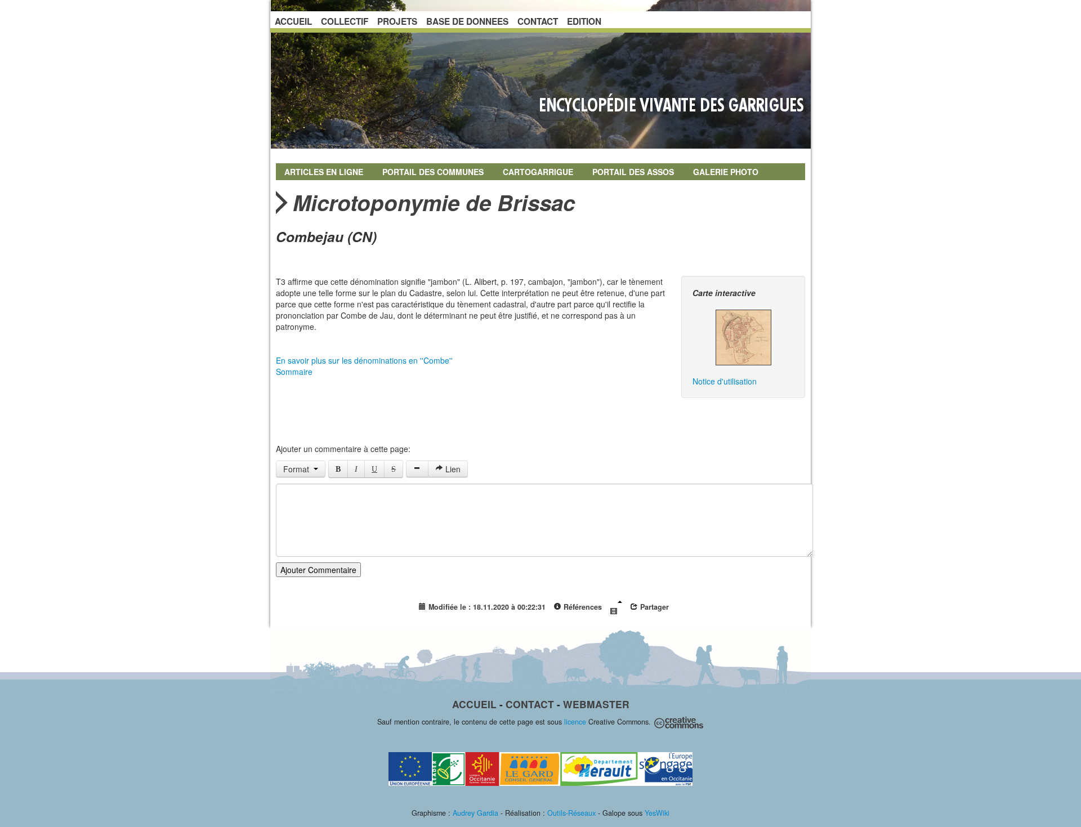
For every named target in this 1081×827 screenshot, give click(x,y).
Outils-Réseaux (571, 813)
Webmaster (596, 704)
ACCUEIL (293, 21)
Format (298, 469)
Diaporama (616, 608)
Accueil (474, 704)
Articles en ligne (323, 171)
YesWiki (657, 813)
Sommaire (294, 371)
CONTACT (537, 21)
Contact (530, 704)
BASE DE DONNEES (467, 21)
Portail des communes (433, 171)
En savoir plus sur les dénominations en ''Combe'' (364, 360)
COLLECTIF (344, 21)
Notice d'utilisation (725, 381)
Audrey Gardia (475, 813)
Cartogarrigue (538, 171)
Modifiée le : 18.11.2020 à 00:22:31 (486, 607)
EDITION (584, 21)
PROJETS (397, 21)
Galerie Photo (725, 171)
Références (581, 607)
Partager (653, 607)
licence (575, 722)
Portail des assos (633, 171)
